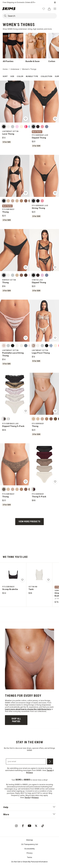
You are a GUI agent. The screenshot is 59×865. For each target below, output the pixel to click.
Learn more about (13, 709)
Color (20, 76)
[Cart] (49, 8)
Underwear (14, 69)
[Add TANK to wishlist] (48, 580)
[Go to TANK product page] (39, 575)
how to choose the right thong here (36, 709)
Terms (29, 857)
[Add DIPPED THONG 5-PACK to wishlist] (25, 411)
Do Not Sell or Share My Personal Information (29, 862)
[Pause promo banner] (55, 2)
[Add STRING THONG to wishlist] (55, 193)
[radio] (3, 126)
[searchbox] (32, 16)
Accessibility (29, 849)
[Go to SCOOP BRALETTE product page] (13, 575)
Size (12, 76)
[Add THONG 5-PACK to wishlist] (55, 481)
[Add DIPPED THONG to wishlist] (55, 119)
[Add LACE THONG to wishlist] (25, 119)
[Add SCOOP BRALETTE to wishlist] (22, 580)
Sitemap (29, 840)
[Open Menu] (55, 9)
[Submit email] (50, 761)
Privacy (30, 853)
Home (5, 69)
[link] (16, 720)
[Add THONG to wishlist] (25, 193)
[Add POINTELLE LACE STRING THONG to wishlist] (25, 338)
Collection (46, 76)
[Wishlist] (43, 8)
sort (5, 76)
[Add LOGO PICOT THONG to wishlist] (55, 338)
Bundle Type (32, 76)
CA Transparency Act (29, 844)
